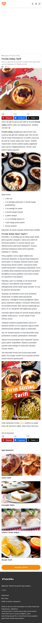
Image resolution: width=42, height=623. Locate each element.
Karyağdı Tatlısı (8, 505)
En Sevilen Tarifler (14, 55)
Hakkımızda (5, 595)
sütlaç (22, 423)
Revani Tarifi (7, 560)
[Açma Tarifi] (21, 465)
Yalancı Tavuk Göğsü (10, 532)
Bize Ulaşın (4, 598)
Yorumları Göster (21, 567)
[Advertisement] (21, 31)
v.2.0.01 (3, 590)
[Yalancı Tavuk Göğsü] (21, 520)
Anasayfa (5, 55)
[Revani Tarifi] (21, 547)
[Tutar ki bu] (3, 3)
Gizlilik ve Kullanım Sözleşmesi (10, 601)
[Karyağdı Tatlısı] (21, 492)
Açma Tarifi (6, 478)
